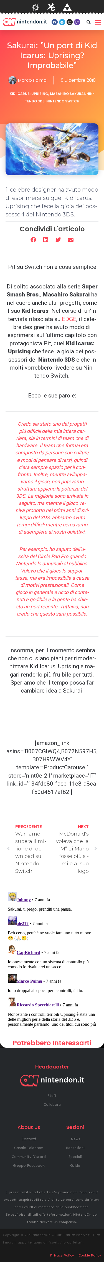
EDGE (69, 319)
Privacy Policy (62, 1255)
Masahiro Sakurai (67, 93)
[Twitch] (77, 22)
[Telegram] (62, 22)
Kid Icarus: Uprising (29, 93)
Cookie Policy (89, 1255)
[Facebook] (55, 22)
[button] (89, 22)
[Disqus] (52, 959)
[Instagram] (70, 22)
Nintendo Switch (62, 101)
